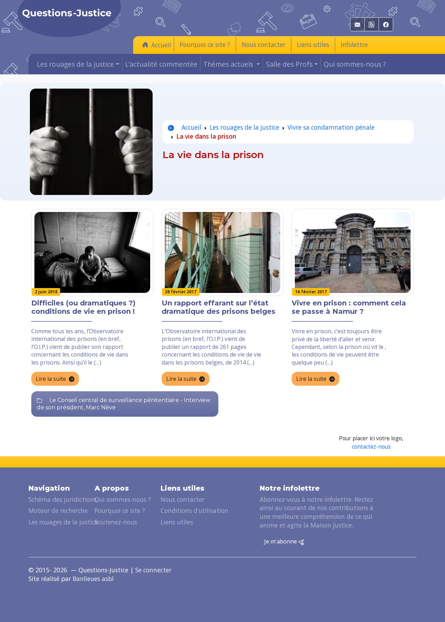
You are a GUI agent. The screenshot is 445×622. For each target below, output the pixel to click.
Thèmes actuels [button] (229, 64)
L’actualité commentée (161, 64)
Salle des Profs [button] (289, 64)
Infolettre (354, 44)
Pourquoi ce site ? (205, 44)
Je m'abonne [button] (281, 541)
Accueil (161, 45)
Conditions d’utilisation (194, 510)
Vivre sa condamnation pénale (331, 127)
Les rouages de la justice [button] (75, 64)
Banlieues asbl (93, 578)
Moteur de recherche (58, 510)
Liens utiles (313, 44)
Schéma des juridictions (63, 499)
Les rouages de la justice (244, 127)
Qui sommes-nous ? (355, 64)
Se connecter (153, 570)
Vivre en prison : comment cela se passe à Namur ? (349, 307)
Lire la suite (51, 379)
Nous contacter (263, 44)
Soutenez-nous (116, 522)
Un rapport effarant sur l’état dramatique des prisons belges (218, 307)
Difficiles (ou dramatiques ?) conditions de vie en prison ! (83, 307)
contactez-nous (371, 446)
